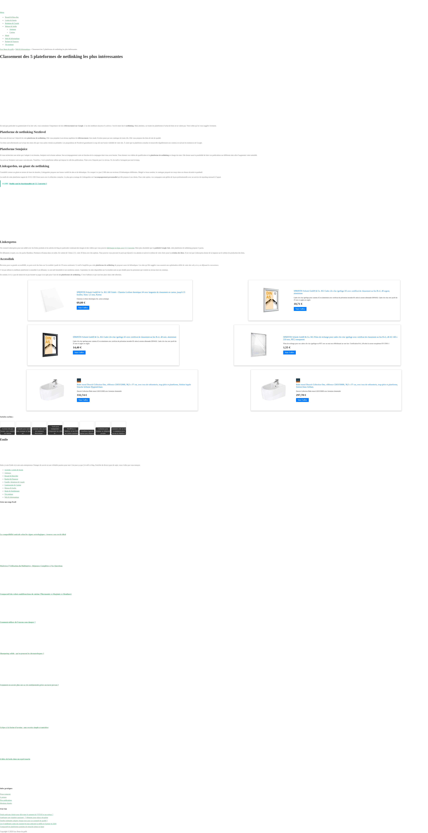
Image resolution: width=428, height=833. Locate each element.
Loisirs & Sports (10, 20)
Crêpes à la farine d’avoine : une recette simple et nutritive (24, 727)
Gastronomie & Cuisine (12, 485)
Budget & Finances (12, 41)
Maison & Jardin (11, 26)
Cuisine (12, 32)
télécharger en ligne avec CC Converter (120, 248)
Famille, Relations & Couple (14, 482)
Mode (7, 35)
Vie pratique (9, 44)
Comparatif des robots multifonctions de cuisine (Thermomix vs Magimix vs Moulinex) (36, 594)
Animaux (12, 29)
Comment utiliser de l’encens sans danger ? (18, 622)
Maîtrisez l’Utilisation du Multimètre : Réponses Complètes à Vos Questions (31, 566)
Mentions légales (6, 803)
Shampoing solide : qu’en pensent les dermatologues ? (22, 653)
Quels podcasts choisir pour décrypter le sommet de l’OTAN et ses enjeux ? (26, 814)
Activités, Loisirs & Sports (13, 470)
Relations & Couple (12, 23)
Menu (2, 12)
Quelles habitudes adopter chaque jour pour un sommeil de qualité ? (24, 821)
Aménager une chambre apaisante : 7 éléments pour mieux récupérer (24, 818)
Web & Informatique (12, 38)
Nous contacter (5, 794)
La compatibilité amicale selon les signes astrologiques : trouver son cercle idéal (33, 534)
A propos (3, 797)
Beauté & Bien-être (12, 17)
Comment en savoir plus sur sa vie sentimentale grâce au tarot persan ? (29, 685)
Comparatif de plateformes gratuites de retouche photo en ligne (22, 827)
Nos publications (6, 800)
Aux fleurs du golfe (7, 49)
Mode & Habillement (11, 491)
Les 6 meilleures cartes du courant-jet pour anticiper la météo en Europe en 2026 (28, 824)
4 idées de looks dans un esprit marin (15, 759)
